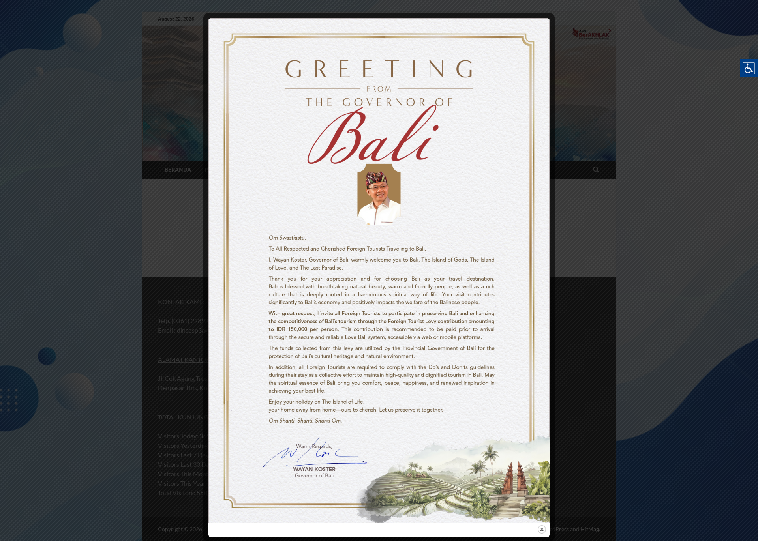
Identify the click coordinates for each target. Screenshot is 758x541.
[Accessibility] (749, 68)
